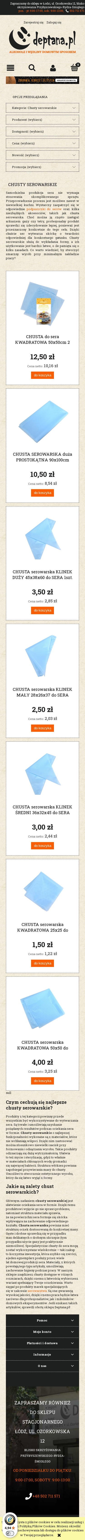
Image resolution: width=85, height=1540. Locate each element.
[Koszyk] (74, 68)
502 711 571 (77, 11)
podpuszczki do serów (44, 209)
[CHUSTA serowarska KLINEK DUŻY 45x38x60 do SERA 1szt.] (42, 539)
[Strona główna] (42, 39)
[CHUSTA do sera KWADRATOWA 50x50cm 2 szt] (42, 304)
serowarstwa (37, 1291)
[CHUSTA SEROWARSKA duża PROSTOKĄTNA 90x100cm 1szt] (42, 421)
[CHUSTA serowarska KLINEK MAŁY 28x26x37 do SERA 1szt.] (42, 656)
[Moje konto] (53, 68)
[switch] (10, 1533)
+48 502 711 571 (46, 1496)
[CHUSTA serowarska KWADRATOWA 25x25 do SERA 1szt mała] (42, 892)
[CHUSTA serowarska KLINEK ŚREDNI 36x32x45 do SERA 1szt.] (42, 774)
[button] (10, 68)
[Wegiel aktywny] (42, 80)
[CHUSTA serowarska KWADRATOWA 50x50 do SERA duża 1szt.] (42, 1009)
